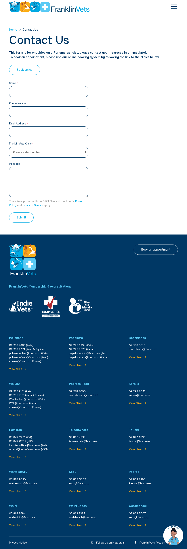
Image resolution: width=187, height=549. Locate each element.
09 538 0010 (137, 345)
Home (13, 30)
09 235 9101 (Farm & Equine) (26, 395)
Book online (25, 70)
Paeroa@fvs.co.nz (140, 483)
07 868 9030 (17, 479)
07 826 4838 (77, 437)
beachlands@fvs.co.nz (143, 349)
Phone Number (18, 103)
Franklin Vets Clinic (21, 143)
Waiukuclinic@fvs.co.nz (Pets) (27, 399)
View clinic (15, 369)
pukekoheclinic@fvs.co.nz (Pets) (28, 353)
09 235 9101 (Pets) (20, 391)
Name (13, 83)
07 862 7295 (137, 479)
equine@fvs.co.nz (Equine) (25, 361)
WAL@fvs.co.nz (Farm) (23, 403)
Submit (21, 217)
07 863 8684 (17, 513)
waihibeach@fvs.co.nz (82, 517)
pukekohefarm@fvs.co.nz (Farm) (28, 357)
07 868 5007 (77, 479)
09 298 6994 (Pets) (81, 345)
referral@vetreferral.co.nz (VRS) (28, 449)
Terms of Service (32, 205)
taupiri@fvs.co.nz (139, 441)
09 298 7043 (137, 391)
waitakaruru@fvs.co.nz (23, 483)
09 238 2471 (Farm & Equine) (26, 349)
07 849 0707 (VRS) (21, 441)
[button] (174, 6)
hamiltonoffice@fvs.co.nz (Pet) (28, 445)
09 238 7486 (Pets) (21, 345)
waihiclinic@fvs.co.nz (22, 517)
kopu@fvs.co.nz (79, 483)
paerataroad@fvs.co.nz (83, 395)
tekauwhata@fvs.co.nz (83, 441)
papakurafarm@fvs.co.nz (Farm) (88, 357)
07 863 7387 (77, 513)
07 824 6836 (137, 437)
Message (14, 163)
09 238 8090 (77, 391)
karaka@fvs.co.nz (139, 395)
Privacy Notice (18, 542)
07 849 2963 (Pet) (20, 437)
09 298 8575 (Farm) (81, 349)
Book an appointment (155, 249)
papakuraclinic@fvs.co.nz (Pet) (87, 353)
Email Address (18, 123)
